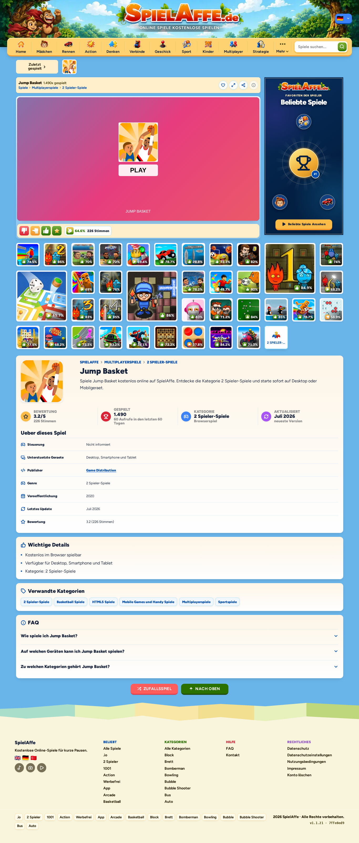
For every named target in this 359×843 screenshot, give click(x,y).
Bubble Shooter (178, 788)
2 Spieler (110, 762)
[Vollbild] (233, 85)
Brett (169, 762)
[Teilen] (243, 85)
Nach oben (207, 688)
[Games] (17, 758)
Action (109, 775)
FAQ (230, 749)
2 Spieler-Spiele (74, 87)
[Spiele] (343, 19)
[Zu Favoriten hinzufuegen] (223, 85)
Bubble (170, 782)
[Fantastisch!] (46, 230)
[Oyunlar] (34, 758)
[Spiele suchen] (342, 46)
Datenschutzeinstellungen (309, 755)
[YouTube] (41, 767)
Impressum (296, 769)
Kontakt (233, 755)
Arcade (109, 795)
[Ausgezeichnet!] (56, 230)
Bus (168, 795)
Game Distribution (101, 470)
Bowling (171, 775)
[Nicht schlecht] (35, 230)
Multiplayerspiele (45, 87)
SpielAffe (89, 362)
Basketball (112, 802)
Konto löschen (299, 775)
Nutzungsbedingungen (306, 762)
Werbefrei (111, 782)
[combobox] (315, 46)
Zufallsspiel (157, 688)
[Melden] (253, 85)
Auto (169, 802)
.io (105, 755)
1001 (107, 769)
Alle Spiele (112, 749)
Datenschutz (298, 749)
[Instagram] (30, 767)
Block (169, 755)
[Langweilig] (24, 230)
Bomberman (175, 769)
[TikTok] (19, 767)
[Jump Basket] (69, 66)
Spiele (23, 87)
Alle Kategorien (177, 749)
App (106, 788)
